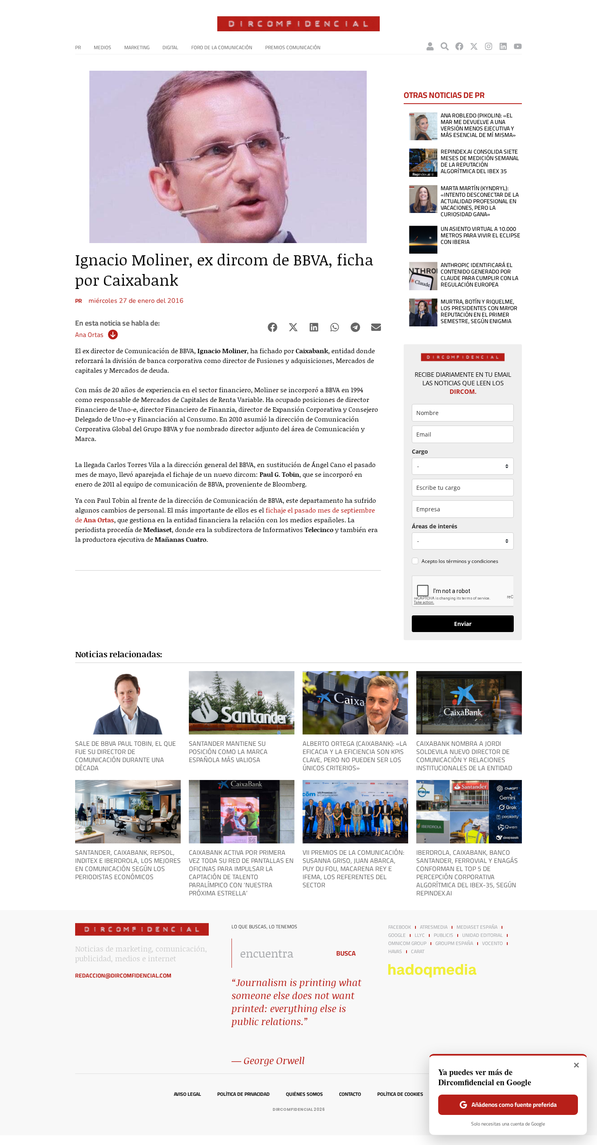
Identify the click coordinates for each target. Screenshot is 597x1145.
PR (78, 47)
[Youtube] (518, 46)
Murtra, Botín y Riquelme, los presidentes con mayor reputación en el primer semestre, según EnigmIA (479, 311)
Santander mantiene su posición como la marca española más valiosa (228, 751)
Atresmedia (434, 927)
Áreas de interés (434, 526)
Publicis (443, 935)
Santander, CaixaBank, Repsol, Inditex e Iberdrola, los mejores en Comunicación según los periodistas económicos (128, 864)
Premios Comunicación (292, 47)
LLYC (420, 935)
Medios (102, 47)
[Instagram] (489, 46)
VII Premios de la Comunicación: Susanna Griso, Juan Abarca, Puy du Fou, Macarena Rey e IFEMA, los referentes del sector (353, 868)
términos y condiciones (472, 561)
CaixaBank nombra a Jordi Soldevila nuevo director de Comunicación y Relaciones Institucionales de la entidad (464, 755)
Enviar (463, 624)
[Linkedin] (503, 46)
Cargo (420, 451)
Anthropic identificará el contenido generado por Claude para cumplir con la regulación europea (479, 275)
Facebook (399, 927)
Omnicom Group (407, 943)
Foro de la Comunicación (221, 47)
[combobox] (278, 953)
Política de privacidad (243, 1094)
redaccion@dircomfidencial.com (123, 975)
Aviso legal (187, 1094)
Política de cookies (400, 1094)
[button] (272, 327)
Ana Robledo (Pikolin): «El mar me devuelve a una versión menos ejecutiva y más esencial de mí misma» (478, 125)
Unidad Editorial (482, 935)
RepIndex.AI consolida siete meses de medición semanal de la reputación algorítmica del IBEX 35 (480, 161)
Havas (395, 951)
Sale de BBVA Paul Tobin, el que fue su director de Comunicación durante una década (125, 755)
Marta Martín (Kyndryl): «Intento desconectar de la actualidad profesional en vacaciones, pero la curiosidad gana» (480, 201)
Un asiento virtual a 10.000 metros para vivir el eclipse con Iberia (480, 235)
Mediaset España (477, 927)
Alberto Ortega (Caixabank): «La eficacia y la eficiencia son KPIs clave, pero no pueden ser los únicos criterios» (355, 755)
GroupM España (454, 943)
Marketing (136, 47)
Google (397, 935)
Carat (417, 951)
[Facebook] (459, 46)
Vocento (492, 943)
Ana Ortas (89, 334)
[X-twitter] (474, 46)
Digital (170, 47)
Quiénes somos (304, 1094)
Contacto (350, 1094)
